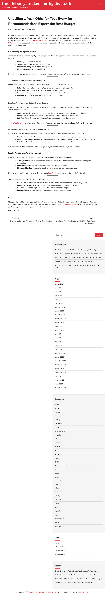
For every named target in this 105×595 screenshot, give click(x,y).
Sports (57, 503)
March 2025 (59, 349)
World (59, 480)
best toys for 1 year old (37, 40)
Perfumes (58, 484)
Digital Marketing (60, 431)
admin (33, 29)
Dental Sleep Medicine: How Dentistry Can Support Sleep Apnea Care (78, 254)
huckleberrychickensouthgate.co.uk (36, 3)
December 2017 (60, 388)
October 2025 (59, 322)
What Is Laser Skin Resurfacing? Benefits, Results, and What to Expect (78, 257)
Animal (57, 404)
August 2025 (59, 330)
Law (56, 470)
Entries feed (59, 547)
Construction (59, 424)
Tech (56, 507)
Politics (57, 488)
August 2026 (59, 284)
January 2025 (59, 357)
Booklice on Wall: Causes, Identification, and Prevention (73, 261)
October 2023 (59, 380)
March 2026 (59, 303)
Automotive (58, 408)
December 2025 (60, 315)
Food (56, 450)
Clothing (57, 420)
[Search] (100, 4)
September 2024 (60, 372)
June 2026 (58, 292)
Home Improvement (61, 466)
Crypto (57, 427)
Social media (59, 499)
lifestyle (57, 473)
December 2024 (60, 361)
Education (58, 435)
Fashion (57, 443)
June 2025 (58, 338)
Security (57, 496)
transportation (59, 519)
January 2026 (59, 311)
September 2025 (60, 326)
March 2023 (59, 384)
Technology (58, 511)
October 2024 (59, 369)
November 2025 (60, 319)
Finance (57, 447)
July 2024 (58, 376)
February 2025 (60, 353)
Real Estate (58, 492)
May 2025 (58, 342)
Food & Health (59, 454)
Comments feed (60, 551)
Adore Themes (83, 592)
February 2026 (60, 307)
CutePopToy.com (14, 43)
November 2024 (60, 365)
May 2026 (58, 296)
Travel (57, 522)
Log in (57, 543)
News (57, 477)
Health (57, 462)
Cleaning (57, 416)
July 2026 (58, 288)
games (57, 458)
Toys (17, 210)
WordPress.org (60, 554)
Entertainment (59, 439)
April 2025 (58, 345)
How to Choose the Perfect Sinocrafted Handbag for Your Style (76, 250)
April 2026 (58, 299)
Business (57, 412)
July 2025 (58, 334)
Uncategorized (59, 526)
